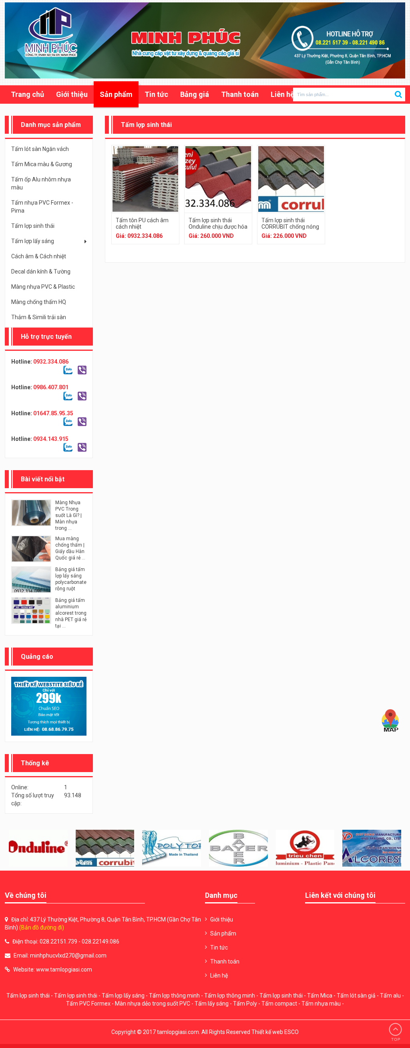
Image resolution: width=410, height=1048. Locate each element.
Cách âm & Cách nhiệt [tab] (38, 256)
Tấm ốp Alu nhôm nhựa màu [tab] (41, 183)
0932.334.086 (50, 361)
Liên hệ (282, 94)
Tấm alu (390, 995)
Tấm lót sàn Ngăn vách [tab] (40, 149)
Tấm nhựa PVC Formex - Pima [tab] (42, 206)
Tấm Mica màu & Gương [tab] (41, 164)
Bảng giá (194, 94)
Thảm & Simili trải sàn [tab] (38, 317)
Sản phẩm (116, 94)
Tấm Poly (245, 1003)
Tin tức (156, 94)
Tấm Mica (319, 995)
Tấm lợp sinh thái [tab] (32, 226)
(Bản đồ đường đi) (41, 927)
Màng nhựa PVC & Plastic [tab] (43, 287)
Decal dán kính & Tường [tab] (40, 271)
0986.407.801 (50, 387)
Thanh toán (240, 94)
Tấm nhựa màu (321, 1003)
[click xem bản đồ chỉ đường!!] (390, 721)
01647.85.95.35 (53, 413)
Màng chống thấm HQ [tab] (38, 302)
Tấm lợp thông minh (174, 995)
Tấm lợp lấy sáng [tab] (32, 241)
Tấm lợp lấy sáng (123, 995)
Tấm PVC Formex (88, 1003)
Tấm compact (279, 1003)
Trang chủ (27, 94)
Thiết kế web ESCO (275, 1032)
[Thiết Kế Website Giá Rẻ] (48, 706)
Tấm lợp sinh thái (28, 995)
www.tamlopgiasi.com (64, 969)
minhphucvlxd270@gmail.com (68, 955)
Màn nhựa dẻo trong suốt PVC (152, 1003)
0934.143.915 (50, 439)
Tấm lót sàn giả (356, 995)
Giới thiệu (72, 94)
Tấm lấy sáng (212, 1003)
